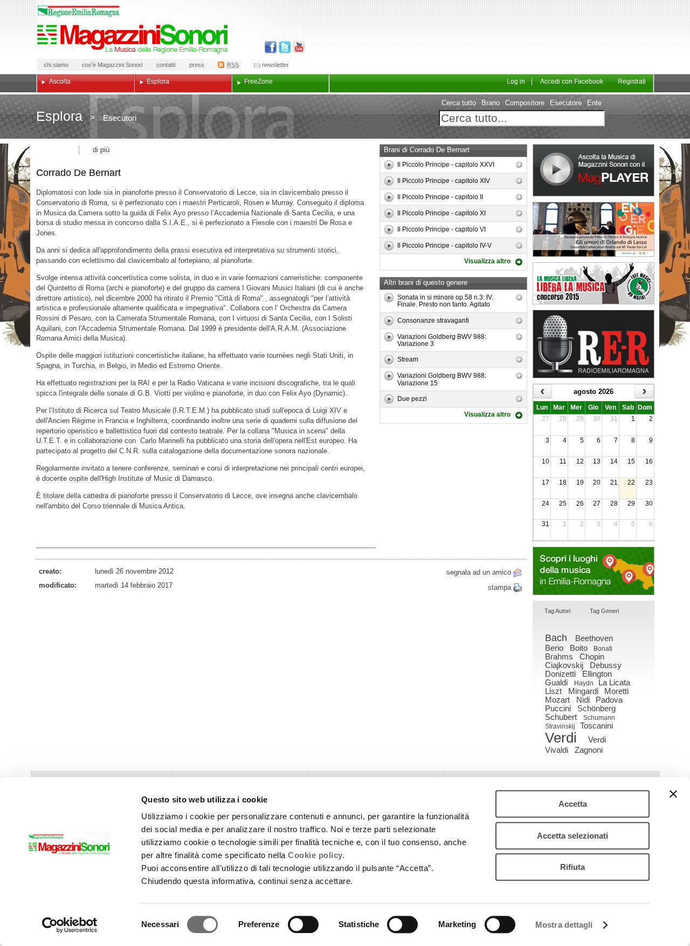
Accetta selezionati (572, 835)
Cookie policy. (316, 855)
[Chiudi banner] (673, 794)
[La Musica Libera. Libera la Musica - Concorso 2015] (593, 283)
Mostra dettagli (564, 924)
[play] (389, 164)
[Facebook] (271, 47)
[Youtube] (297, 47)
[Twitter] (284, 47)
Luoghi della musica (593, 571)
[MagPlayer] (593, 170)
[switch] (303, 924)
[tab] (557, 611)
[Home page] (134, 39)
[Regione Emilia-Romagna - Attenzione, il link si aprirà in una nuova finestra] (79, 11)
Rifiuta (572, 867)
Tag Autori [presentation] (557, 611)
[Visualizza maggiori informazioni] (519, 164)
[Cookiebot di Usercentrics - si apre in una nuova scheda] (70, 925)
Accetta (572, 803)
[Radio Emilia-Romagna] (593, 344)
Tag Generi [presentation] (604, 611)
